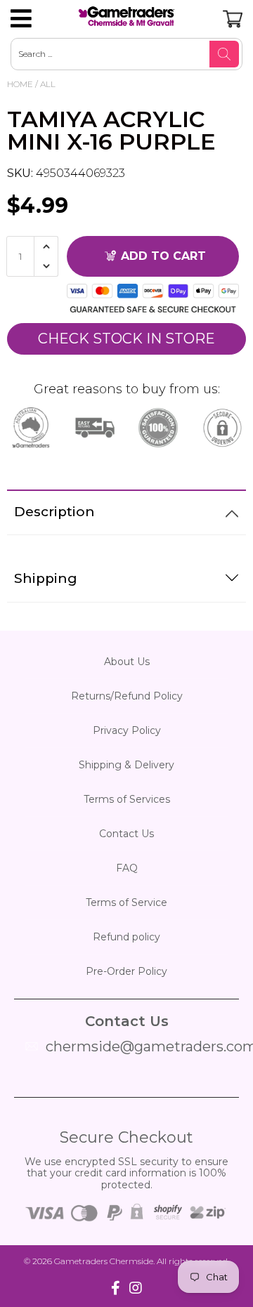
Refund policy (126, 937)
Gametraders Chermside (103, 1261)
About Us (127, 661)
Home (20, 84)
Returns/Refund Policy (127, 696)
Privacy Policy (127, 730)
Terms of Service (126, 902)
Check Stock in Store (126, 338)
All (48, 84)
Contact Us (126, 833)
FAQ (127, 868)
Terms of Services (127, 799)
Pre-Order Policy (126, 971)
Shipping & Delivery (126, 764)
